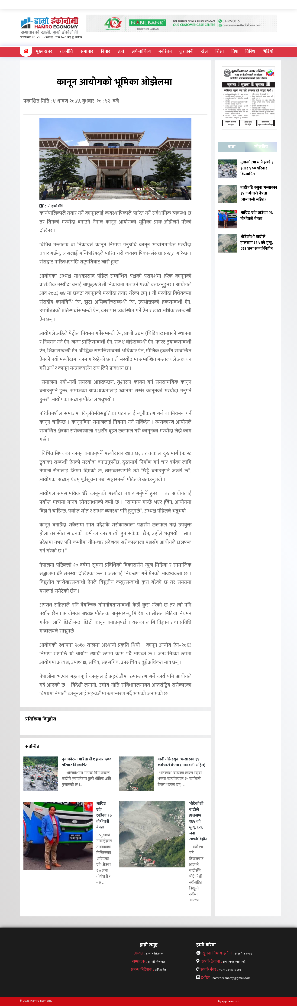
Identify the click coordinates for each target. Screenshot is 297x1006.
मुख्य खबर (44, 51)
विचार (105, 51)
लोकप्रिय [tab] (261, 146)
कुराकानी (186, 51)
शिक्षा (219, 51)
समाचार (87, 51)
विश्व (234, 51)
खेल (204, 51)
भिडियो (267, 51)
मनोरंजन (165, 51)
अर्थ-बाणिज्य (141, 51)
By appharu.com (228, 1001)
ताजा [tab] (232, 146)
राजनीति (66, 51)
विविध (250, 51)
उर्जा (121, 51)
